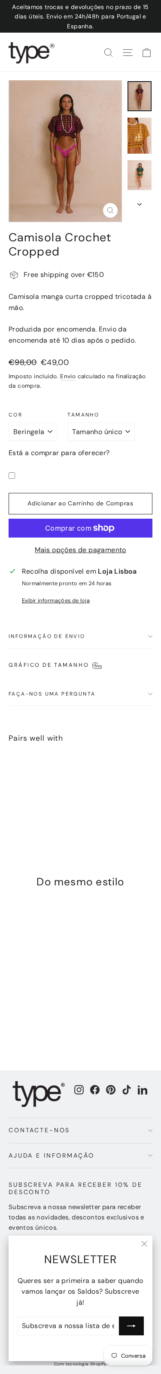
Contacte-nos (39, 1130)
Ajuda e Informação (51, 1155)
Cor (15, 415)
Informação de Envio (47, 636)
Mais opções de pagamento (80, 549)
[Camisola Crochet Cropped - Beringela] (13, 814)
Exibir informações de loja (56, 600)
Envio (68, 376)
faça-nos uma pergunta (52, 693)
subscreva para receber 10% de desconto (76, 1188)
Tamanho (83, 415)
